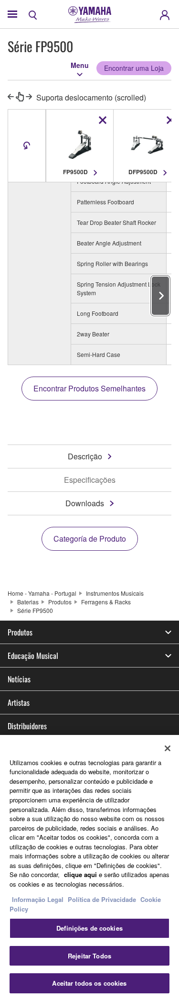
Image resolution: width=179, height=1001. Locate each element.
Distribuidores (27, 726)
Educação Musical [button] (33, 655)
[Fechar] (167, 748)
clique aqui (80, 874)
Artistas (19, 702)
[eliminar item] (102, 120)
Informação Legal (37, 899)
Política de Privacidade (102, 899)
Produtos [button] (20, 632)
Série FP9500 (35, 610)
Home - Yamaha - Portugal (42, 593)
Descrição (85, 456)
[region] (89, 868)
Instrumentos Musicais (115, 593)
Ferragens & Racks (106, 602)
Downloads (84, 503)
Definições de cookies (89, 928)
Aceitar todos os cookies (89, 983)
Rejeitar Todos (89, 955)
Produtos (60, 602)
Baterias (28, 602)
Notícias (19, 679)
